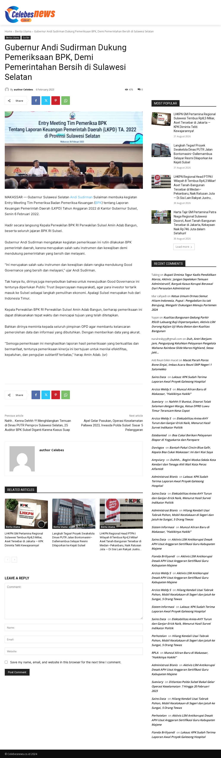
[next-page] (14, 560)
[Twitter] (45, 100)
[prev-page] (7, 560)
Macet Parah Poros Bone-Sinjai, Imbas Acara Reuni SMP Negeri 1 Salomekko (182, 364)
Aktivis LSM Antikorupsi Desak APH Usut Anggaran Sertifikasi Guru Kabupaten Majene (183, 543)
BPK (98, 203)
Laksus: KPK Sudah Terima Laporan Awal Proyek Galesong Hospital (180, 481)
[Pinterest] (55, 100)
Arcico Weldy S (161, 389)
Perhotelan (159, 636)
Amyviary (158, 460)
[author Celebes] (7, 89)
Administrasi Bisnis (164, 477)
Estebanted (159, 435)
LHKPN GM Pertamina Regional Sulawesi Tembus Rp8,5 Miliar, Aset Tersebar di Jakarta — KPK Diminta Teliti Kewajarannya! (195, 122)
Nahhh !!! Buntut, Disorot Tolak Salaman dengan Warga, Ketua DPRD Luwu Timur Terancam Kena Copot (181, 406)
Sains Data (159, 377)
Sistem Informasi (163, 527)
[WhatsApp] (65, 100)
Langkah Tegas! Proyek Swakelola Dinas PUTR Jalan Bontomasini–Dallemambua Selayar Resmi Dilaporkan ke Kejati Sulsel (193, 154)
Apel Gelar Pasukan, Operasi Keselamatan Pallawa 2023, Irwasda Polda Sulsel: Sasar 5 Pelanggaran (112, 425)
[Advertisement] (105, 13)
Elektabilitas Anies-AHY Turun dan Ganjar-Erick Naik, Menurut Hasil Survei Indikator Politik (181, 422)
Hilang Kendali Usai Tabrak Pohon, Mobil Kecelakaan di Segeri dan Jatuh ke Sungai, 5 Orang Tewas (182, 514)
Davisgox (158, 447)
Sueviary (157, 401)
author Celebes (23, 89)
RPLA (155, 653)
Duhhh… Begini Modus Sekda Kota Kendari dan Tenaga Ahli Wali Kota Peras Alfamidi (184, 464)
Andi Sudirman (81, 197)
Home (8, 31)
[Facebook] (36, 100)
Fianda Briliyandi (163, 556)
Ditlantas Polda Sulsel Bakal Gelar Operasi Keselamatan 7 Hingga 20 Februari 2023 (183, 686)
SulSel (26, 37)
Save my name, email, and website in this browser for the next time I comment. (65, 662)
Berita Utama (23, 31)
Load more (182, 247)
